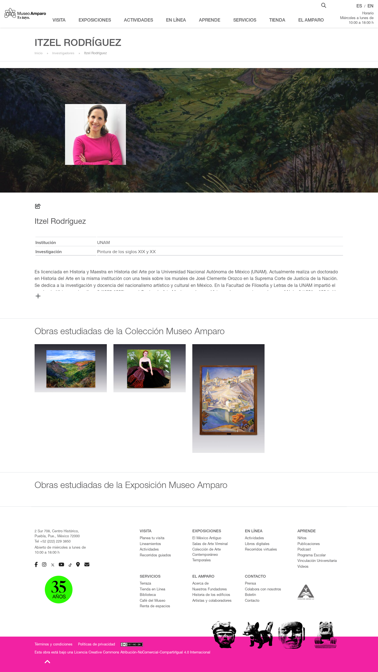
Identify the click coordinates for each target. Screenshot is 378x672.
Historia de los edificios (211, 595)
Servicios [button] (244, 21)
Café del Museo (152, 601)
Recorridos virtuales (261, 550)
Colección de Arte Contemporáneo (206, 552)
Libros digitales (257, 544)
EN (370, 6)
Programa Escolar (311, 555)
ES (359, 6)
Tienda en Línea (152, 589)
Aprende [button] (209, 21)
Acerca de (200, 584)
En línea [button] (176, 21)
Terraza (145, 584)
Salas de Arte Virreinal (210, 544)
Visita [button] (59, 21)
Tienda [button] (277, 21)
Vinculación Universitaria (317, 561)
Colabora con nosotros (263, 589)
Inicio (39, 53)
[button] (323, 5)
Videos (303, 567)
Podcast (304, 550)
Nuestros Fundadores (209, 589)
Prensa (250, 584)
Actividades (149, 550)
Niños (302, 538)
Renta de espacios (155, 606)
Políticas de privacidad (96, 645)
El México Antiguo (206, 538)
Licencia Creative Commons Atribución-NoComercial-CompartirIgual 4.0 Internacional (142, 653)
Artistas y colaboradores (212, 601)
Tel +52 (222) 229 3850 (53, 542)
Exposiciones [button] (95, 21)
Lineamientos (150, 544)
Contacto (252, 601)
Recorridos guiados (155, 555)
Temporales (201, 560)
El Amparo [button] (311, 21)
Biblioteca (148, 595)
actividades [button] (138, 21)
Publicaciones (308, 544)
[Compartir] (37, 207)
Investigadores (63, 53)
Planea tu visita (152, 538)
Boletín (250, 595)
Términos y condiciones (54, 645)
